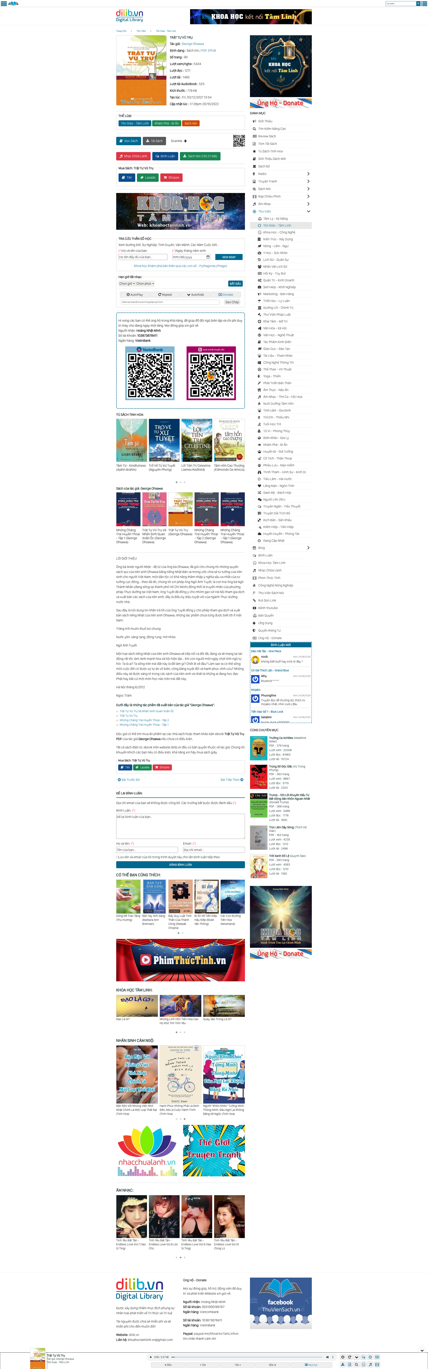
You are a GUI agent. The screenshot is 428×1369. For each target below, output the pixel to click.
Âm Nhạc (264, 204)
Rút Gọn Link (267, 600)
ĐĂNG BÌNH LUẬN (180, 864)
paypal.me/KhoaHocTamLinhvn (216, 1334)
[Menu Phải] (424, 5)
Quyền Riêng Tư (269, 630)
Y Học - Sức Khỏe (275, 252)
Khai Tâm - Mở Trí (275, 321)
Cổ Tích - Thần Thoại (277, 458)
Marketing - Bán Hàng (278, 294)
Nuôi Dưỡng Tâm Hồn (278, 403)
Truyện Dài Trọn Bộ (276, 513)
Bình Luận (168, 156)
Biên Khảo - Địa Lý (276, 437)
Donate (228, 295)
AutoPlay (136, 295)
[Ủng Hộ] (281, 107)
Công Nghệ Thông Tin (278, 362)
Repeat (167, 295)
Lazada (150, 177)
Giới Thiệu (265, 121)
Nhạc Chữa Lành (135, 156)
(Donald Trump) (289, 798)
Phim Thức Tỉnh (269, 577)
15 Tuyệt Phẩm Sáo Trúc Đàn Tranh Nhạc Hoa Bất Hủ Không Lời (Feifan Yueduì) (196, 1244)
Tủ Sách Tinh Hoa (270, 151)
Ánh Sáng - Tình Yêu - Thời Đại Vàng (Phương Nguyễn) (206, 920)
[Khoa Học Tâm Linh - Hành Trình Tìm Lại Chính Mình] (281, 947)
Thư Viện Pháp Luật (277, 314)
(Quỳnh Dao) (287, 856)
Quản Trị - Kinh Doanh (278, 280)
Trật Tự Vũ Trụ (129, 715)
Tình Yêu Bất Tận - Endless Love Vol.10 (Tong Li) (161, 1242)
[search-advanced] (357, 1364)
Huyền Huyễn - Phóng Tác (281, 533)
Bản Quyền (266, 615)
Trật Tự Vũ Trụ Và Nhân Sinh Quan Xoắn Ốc (147, 711)
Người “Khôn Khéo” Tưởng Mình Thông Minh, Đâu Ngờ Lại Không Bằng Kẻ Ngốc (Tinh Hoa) (136, 1110)
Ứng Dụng (265, 623)
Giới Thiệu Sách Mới (272, 158)
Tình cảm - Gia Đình (277, 410)
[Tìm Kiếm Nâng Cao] (357, 1364)
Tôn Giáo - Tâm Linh (166, 31)
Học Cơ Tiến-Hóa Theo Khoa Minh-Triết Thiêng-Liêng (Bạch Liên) (232, 922)
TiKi (129, 177)
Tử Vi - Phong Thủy (276, 431)
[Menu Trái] (4, 5)
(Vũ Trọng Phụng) (287, 768)
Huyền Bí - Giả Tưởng (278, 451)
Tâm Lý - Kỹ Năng (275, 218)
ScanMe (176, 141)
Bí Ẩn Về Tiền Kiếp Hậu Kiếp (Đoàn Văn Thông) (153, 918)
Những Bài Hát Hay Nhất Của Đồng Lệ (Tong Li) (226, 1242)
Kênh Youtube (268, 608)
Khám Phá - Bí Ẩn (167, 123)
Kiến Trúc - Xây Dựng (278, 239)
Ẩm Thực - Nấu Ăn (276, 390)
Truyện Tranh (267, 181)
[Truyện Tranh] (214, 1177)
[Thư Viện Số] (13, 5)
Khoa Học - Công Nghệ (279, 232)
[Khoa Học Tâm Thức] (251, 23)
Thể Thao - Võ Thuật (277, 369)
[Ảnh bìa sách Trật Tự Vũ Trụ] (141, 104)
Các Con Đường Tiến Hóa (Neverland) (178, 920)
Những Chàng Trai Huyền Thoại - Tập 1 (144, 724)
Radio (262, 173)
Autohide (197, 295)
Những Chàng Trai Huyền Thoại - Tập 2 (144, 720)
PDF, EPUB (208, 50)
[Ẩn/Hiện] (422, 1350)
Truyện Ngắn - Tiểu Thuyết (281, 506)
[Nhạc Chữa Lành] (149, 1177)
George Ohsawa (193, 44)
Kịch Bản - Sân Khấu (277, 520)
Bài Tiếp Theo (230, 780)
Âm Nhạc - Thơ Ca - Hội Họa (282, 396)
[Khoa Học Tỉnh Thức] (180, 230)
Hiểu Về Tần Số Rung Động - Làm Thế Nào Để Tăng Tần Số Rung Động (178, 1023)
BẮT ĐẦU (235, 283)
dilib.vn (134, 1335)
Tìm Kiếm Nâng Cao (272, 128)
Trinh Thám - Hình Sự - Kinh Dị (284, 472)
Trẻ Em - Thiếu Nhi (276, 417)
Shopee (174, 177)
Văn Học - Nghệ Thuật (278, 335)
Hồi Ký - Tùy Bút (274, 273)
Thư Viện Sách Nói (271, 593)
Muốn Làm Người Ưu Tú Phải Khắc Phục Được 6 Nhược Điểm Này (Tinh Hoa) (180, 1110)
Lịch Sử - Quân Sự (276, 259)
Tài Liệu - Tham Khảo (278, 355)
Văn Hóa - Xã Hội (275, 328)
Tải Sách (157, 141)
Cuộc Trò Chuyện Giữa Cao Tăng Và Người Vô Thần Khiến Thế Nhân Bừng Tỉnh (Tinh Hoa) (223, 1110)
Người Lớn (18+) (274, 499)
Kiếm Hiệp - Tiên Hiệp (278, 527)
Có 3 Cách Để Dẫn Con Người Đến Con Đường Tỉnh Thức (221, 1021)
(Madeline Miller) (287, 739)
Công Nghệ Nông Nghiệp (275, 585)
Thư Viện (141, 31)
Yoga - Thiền (272, 376)
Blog (261, 547)
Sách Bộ (264, 166)
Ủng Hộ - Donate (270, 638)
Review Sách (267, 136)
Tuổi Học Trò (272, 424)
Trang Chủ (121, 31)
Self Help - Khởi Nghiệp (279, 287)
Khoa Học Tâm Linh (271, 562)
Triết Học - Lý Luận (276, 300)
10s (204, 1364)
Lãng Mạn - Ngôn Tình (278, 485)
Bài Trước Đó (131, 780)
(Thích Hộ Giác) (288, 829)
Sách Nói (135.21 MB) (202, 156)
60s (169, 1364)
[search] (418, 3)
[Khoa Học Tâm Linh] (281, 96)
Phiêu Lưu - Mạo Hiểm (278, 465)
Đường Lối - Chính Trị (278, 307)
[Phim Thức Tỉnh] (180, 982)
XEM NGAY (229, 257)
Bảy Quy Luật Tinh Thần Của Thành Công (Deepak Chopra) (127, 920)
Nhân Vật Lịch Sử (275, 266)
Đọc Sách (131, 141)
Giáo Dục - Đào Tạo (276, 348)
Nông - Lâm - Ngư (276, 246)
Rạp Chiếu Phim (269, 196)
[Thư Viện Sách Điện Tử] (281, 1328)
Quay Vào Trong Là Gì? (130, 1019)
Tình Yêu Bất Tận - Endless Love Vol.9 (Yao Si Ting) (131, 1242)
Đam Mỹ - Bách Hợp (277, 492)
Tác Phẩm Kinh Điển (277, 342)
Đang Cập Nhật (273, 540)
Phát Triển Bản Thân (277, 383)
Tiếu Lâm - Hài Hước (277, 479)
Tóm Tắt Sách (267, 143)
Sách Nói (191, 123)
